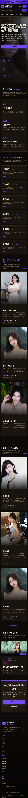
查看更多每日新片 (14, 625)
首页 (2, 14)
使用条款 (21, 795)
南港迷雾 (6, 551)
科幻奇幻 (4, 761)
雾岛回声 (6, 606)
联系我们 (10, 795)
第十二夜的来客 (8, 366)
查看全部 (25, 268)
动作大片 (4, 758)
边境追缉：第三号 (9, 421)
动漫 (21, 14)
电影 (7, 14)
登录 (20, 6)
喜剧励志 (4, 768)
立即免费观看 (14, 46)
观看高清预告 (14, 51)
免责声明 (4, 797)
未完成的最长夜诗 (9, 310)
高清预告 (4, 783)
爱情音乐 (4, 763)
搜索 (24, 10)
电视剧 (12, 14)
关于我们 (4, 795)
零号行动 (6, 496)
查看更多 (5, 176)
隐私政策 (15, 795)
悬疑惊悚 (4, 766)
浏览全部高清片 (14, 701)
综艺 (17, 14)
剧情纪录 (4, 771)
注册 (25, 6)
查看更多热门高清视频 (14, 440)
